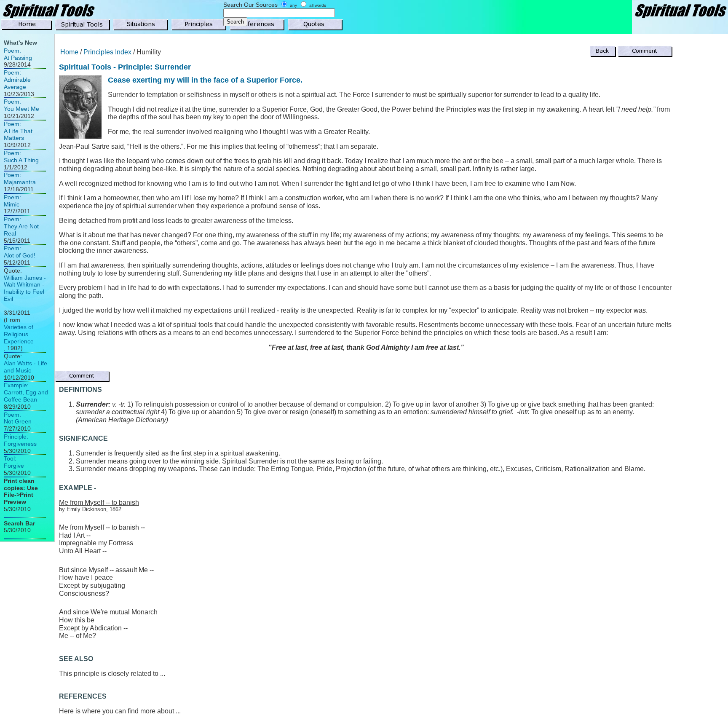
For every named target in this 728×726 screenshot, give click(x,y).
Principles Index (107, 52)
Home (69, 52)
